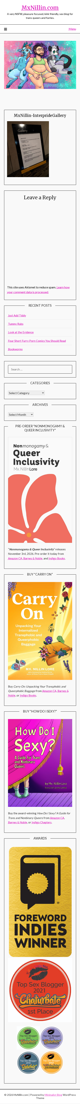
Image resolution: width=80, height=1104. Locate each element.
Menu (72, 29)
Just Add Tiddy (17, 315)
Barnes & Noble (32, 558)
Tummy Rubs (15, 323)
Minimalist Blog (53, 1094)
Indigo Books (57, 558)
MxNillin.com (40, 7)
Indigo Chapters (42, 822)
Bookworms (15, 349)
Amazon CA (15, 558)
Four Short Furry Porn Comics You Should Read (37, 340)
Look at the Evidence (21, 332)
